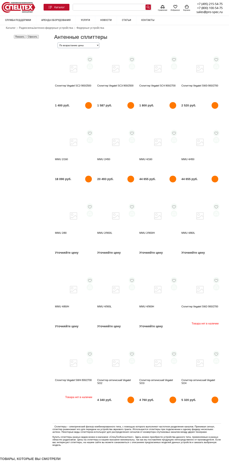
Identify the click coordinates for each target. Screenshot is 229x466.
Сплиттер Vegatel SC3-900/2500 (115, 85)
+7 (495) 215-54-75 (210, 4)
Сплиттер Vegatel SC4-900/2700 (157, 85)
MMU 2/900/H (147, 232)
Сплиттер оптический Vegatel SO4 (198, 382)
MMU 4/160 (145, 159)
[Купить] (88, 105)
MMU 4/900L (104, 306)
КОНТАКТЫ (147, 20)
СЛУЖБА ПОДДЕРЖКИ (18, 20)
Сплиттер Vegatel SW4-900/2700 (73, 380)
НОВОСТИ (106, 20)
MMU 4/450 (187, 159)
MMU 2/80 (61, 232)
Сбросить (32, 36)
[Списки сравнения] (163, 7)
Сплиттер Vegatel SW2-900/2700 (199, 306)
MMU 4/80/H (62, 306)
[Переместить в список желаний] (90, 59)
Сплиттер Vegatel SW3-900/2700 (199, 85)
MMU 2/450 (103, 159)
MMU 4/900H (146, 306)
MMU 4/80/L (188, 232)
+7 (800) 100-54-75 (210, 8)
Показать (19, 36)
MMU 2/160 (61, 159)
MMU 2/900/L (104, 232)
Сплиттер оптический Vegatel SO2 (114, 382)
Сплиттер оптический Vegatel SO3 (156, 382)
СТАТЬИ (126, 20)
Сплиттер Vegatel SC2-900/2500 (73, 85)
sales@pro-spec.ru (209, 12)
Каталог (59, 7)
